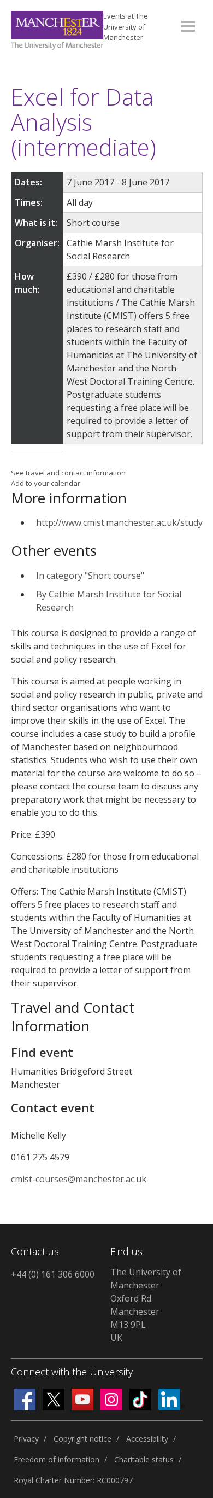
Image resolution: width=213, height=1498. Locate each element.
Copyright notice (82, 1438)
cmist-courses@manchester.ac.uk (78, 1179)
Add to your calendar (45, 483)
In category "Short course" (90, 576)
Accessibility (147, 1438)
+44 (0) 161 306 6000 (52, 1274)
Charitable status (144, 1459)
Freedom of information (56, 1459)
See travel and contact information (68, 473)
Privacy (26, 1438)
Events (125, 26)
